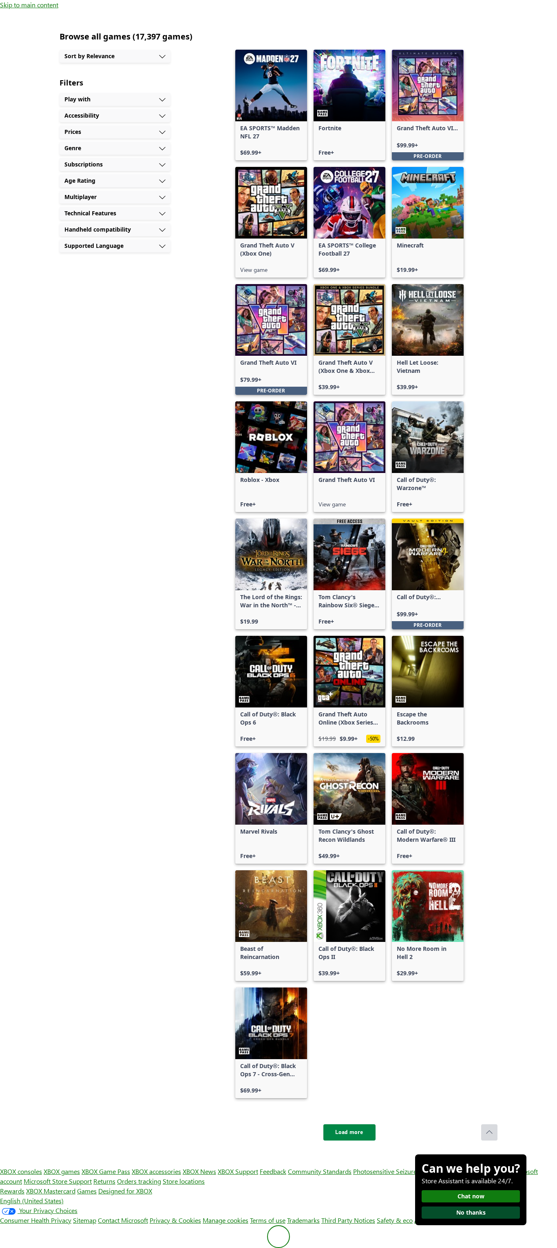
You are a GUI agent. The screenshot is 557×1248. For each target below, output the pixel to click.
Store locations (184, 1181)
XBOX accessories (156, 1171)
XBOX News (199, 1171)
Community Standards (319, 1171)
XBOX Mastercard (50, 1191)
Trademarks (303, 1220)
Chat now (471, 1196)
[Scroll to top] (489, 1132)
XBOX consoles (21, 1171)
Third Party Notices (348, 1220)
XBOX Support (238, 1171)
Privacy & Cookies (175, 1220)
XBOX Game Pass (106, 1171)
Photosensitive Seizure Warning (398, 1171)
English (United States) (32, 1200)
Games (87, 1191)
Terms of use (267, 1220)
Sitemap (84, 1220)
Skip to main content (29, 4)
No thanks (471, 1212)
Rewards (12, 1191)
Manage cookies (225, 1220)
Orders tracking (139, 1181)
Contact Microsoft (123, 1220)
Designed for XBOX (125, 1191)
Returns (104, 1181)
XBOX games (62, 1171)
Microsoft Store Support (58, 1181)
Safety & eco (395, 1220)
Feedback (273, 1171)
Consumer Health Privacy (35, 1220)
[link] (271, 105)
